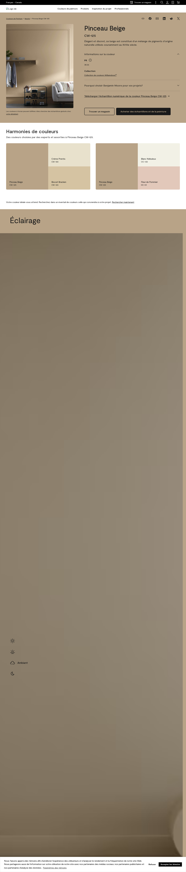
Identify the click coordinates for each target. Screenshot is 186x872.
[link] (172, 2)
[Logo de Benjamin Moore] (14, 8)
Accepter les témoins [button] (170, 864)
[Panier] (178, 2)
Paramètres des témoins (55, 867)
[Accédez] (167, 2)
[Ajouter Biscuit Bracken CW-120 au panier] (76, 171)
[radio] (12, 641)
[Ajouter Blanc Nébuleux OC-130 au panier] (166, 148)
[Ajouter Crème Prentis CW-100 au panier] (76, 148)
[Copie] (143, 18)
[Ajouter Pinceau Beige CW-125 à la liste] (42, 148)
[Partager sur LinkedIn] (164, 18)
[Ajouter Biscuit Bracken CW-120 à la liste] (84, 171)
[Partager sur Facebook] (150, 18)
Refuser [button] (152, 864)
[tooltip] (90, 60)
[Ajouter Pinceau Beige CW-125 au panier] (34, 148)
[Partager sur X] (178, 18)
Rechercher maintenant (123, 202)
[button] (162, 2)
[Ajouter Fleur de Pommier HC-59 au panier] (166, 171)
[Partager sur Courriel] (157, 18)
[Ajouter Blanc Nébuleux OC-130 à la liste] (174, 148)
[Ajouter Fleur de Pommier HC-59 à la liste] (174, 171)
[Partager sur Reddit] (171, 18)
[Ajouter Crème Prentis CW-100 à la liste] (84, 148)
